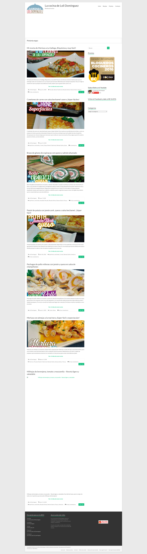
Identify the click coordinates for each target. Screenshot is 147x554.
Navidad (42, 200)
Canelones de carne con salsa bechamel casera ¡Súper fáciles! (53, 99)
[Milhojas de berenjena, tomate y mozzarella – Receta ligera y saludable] (55, 377)
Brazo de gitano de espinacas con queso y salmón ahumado (52, 153)
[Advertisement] (73, 26)
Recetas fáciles (66, 89)
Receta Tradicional (58, 89)
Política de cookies (82, 550)
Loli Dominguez (33, 89)
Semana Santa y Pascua (75, 89)
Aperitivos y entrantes (34, 145)
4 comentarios (73, 145)
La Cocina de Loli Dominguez (34, 531)
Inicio (99, 6)
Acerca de (63, 550)
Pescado (51, 89)
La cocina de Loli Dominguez (62, 5)
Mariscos (31, 361)
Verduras (73, 254)
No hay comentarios (34, 92)
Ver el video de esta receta (55, 86)
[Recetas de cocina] (103, 521)
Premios (111, 6)
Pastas (45, 145)
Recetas (105, 6)
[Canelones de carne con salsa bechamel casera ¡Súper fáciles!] (55, 103)
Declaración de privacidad (93, 550)
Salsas (65, 145)
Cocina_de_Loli (30, 527)
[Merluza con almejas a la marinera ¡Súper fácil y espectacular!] (55, 321)
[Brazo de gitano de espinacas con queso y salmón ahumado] (55, 156)
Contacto (117, 6)
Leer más (81, 92)
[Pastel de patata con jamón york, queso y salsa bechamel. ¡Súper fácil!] (55, 216)
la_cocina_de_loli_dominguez (34, 535)
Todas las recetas (69, 550)
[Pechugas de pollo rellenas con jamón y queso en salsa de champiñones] (55, 270)
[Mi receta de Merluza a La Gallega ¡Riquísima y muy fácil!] (55, 51)
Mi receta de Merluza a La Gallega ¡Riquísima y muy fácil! (51, 48)
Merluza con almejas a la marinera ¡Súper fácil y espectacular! (53, 318)
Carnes (41, 145)
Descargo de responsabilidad (114, 550)
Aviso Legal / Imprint (103, 550)
